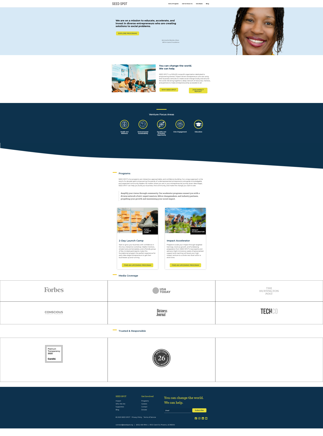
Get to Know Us (187, 3)
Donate (144, 410)
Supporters (120, 407)
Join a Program (173, 3)
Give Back (199, 3)
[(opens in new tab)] (161, 358)
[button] (199, 410)
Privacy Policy (137, 417)
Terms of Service (149, 417)
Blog (207, 3)
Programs (145, 401)
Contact (144, 407)
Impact (118, 401)
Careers (144, 404)
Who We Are (120, 404)
